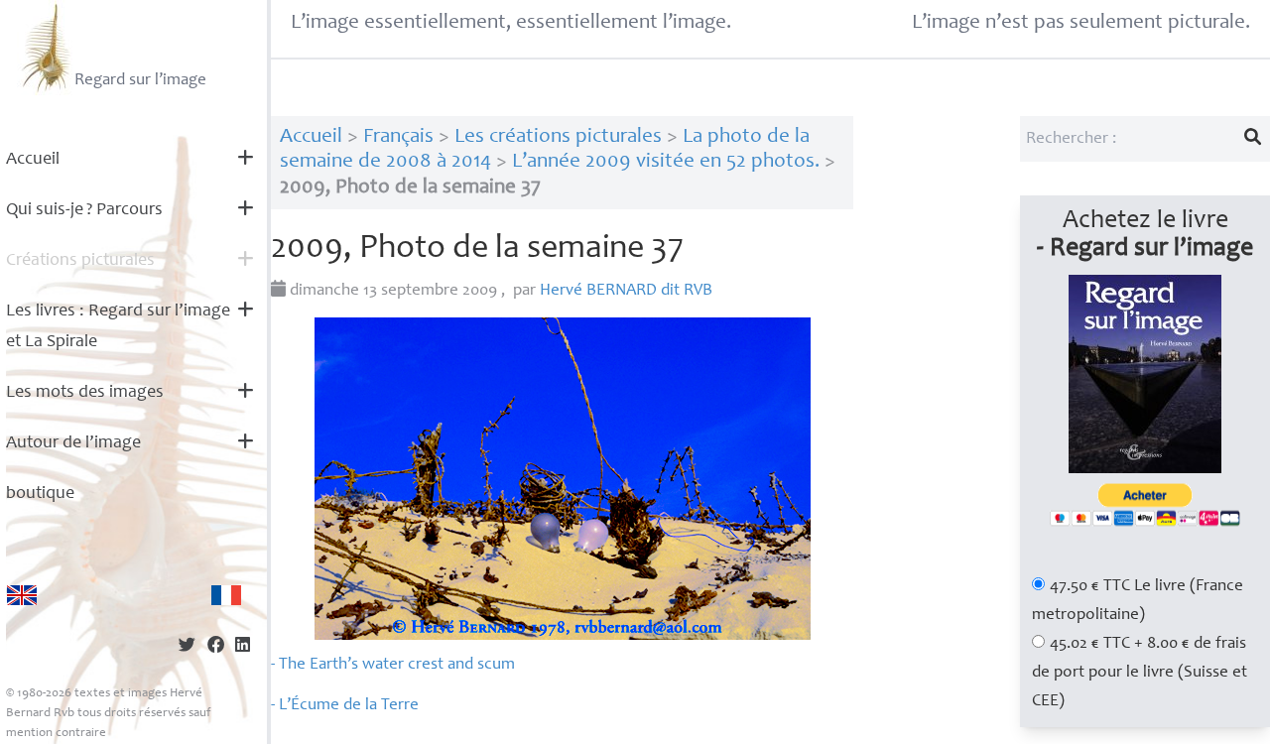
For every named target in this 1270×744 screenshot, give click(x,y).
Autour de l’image (73, 443)
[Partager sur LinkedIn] (242, 647)
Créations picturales (80, 261)
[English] (22, 595)
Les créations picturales (558, 137)
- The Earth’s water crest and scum (393, 665)
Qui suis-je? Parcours (84, 210)
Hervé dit (626, 291)
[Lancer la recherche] (1253, 139)
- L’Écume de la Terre (345, 705)
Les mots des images (85, 393)
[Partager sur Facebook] (215, 647)
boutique (40, 494)
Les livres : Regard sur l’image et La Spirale (118, 327)
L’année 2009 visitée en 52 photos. (666, 162)
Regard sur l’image (140, 80)
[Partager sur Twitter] (187, 647)
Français (398, 137)
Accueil (33, 160)
